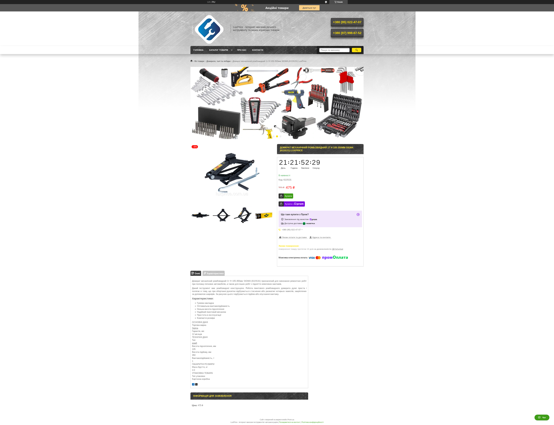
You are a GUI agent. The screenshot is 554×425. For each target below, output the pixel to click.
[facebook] (193, 384)
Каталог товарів (218, 50)
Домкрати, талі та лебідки (218, 61)
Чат (544, 417)
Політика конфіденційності (313, 422)
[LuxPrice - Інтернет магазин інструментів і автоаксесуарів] (209, 29)
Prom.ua (291, 420)
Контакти (257, 50)
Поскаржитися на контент (289, 422)
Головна (198, 50)
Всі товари (199, 61)
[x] (196, 384)
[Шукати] (356, 50)
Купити (288, 196)
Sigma (195, 328)
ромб (194, 343)
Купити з (289, 204)
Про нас (241, 50)
